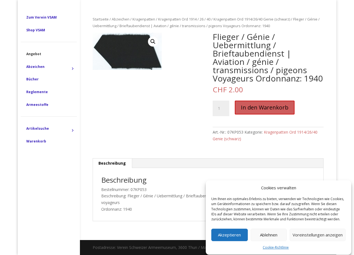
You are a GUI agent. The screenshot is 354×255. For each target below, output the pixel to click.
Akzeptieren (229, 235)
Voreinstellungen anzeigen (318, 235)
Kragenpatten (143, 19)
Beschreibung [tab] (112, 163)
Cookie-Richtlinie (276, 247)
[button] (153, 42)
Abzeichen (120, 19)
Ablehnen (268, 235)
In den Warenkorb (264, 107)
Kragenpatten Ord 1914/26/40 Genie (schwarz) (252, 19)
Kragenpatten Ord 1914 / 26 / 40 (184, 19)
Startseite (101, 19)
